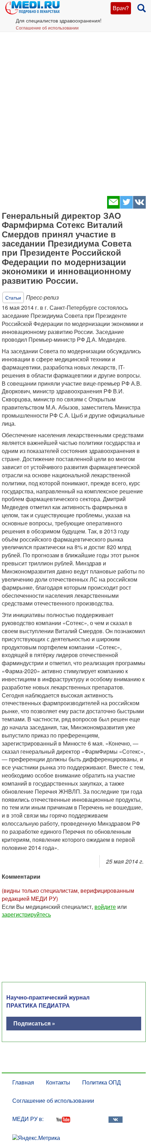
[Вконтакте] (139, 206)
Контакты (58, 1082)
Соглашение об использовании (47, 28)
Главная (23, 1082)
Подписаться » (34, 1023)
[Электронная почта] (113, 206)
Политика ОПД (101, 1082)
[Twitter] (126, 206)
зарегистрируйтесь (26, 914)
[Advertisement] (75, 110)
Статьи (13, 297)
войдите (105, 907)
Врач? (121, 8)
